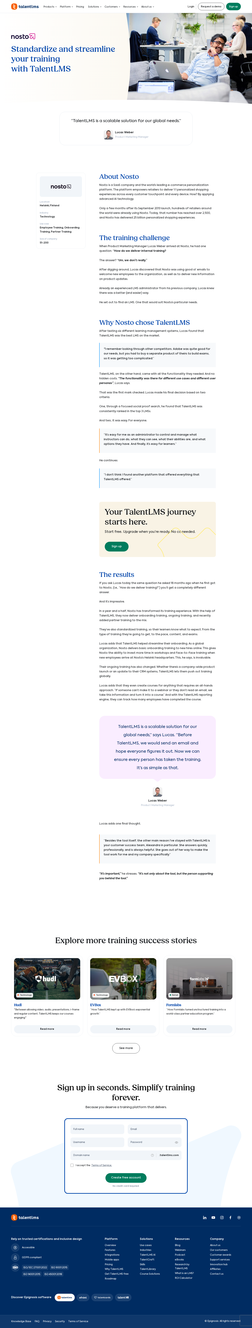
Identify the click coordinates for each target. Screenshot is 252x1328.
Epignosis (213, 1321)
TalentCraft (147, 1260)
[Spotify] (239, 1217)
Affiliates (215, 1269)
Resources (129, 7)
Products (48, 7)
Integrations (112, 1255)
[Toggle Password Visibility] (176, 1142)
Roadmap (110, 1279)
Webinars (180, 1250)
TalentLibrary (148, 1269)
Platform (65, 7)
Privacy (47, 1321)
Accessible (28, 1248)
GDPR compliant (32, 1257)
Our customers (219, 1250)
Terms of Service (78, 1321)
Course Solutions (150, 1274)
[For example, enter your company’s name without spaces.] (152, 1155)
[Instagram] (222, 1217)
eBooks (179, 1260)
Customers (111, 7)
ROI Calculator (183, 1278)
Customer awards (220, 1255)
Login (191, 6)
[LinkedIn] (205, 1217)
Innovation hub (219, 1264)
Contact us (217, 1274)
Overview (110, 1245)
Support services (220, 1260)
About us (146, 7)
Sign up (233, 6)
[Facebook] (230, 1217)
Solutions (93, 7)
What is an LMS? (184, 1273)
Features (110, 1250)
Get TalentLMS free (117, 1274)
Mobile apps (112, 1260)
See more (126, 1048)
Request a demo (211, 6)
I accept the (83, 1165)
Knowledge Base (21, 1321)
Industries (145, 1250)
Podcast (180, 1255)
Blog (177, 1245)
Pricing (80, 7)
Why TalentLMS (114, 1269)
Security (60, 1321)
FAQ (37, 1321)
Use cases (146, 1245)
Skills (142, 1264)
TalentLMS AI (147, 1255)
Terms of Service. (101, 1165)
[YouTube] (213, 1217)
